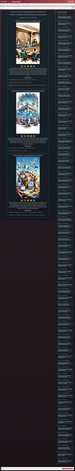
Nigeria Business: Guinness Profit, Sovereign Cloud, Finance (65, 56)
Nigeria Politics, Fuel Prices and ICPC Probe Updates (64, 461)
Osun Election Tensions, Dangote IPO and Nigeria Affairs (64, 252)
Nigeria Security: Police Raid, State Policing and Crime (65, 415)
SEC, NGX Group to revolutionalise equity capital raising (22, 148)
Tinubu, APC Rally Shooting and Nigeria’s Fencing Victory (64, 409)
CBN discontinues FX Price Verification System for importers (23, 79)
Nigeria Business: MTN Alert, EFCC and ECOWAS (65, 422)
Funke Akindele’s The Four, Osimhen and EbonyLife (63, 350)
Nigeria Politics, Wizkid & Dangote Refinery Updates (65, 278)
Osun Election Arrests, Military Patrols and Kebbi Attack (64, 233)
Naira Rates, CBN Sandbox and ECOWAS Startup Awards (64, 344)
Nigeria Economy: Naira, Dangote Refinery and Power (65, 265)
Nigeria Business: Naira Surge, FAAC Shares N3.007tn (64, 187)
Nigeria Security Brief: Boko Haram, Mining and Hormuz (63, 154)
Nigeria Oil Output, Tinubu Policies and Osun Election (63, 304)
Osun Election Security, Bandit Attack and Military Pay (64, 259)
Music (11, 4)
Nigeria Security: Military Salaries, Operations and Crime (65, 285)
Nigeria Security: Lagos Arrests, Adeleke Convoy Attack (64, 76)
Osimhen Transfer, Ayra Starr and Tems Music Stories (64, 37)
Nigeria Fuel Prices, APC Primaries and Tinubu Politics (65, 122)
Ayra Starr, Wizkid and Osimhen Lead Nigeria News (64, 272)
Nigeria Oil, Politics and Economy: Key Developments (65, 331)
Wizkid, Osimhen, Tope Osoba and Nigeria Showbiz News (65, 298)
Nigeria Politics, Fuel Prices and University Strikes (64, 357)
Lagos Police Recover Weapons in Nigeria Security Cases (65, 102)
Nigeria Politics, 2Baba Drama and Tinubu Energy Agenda (65, 442)
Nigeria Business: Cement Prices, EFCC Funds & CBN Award (64, 213)
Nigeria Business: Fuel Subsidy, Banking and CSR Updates (64, 30)
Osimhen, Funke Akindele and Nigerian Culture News (64, 324)
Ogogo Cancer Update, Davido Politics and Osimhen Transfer (64, 167)
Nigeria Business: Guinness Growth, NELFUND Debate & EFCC (65, 82)
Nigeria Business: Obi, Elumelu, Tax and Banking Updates (64, 109)
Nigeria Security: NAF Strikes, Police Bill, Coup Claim (64, 363)
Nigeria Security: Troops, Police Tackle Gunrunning (64, 24)
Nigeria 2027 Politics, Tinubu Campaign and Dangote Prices (64, 95)
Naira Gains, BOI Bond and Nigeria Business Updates (63, 161)
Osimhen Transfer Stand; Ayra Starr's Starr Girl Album (64, 246)
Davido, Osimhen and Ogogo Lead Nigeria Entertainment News (65, 141)
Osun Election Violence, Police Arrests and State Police (64, 311)
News (7, 4)
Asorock (2, 4)
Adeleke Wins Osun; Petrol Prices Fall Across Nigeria (64, 200)
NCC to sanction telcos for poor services (18, 150)
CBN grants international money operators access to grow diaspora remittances (27, 215)
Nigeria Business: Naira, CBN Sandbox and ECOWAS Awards (64, 317)
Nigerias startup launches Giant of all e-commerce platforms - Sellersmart (26, 212)
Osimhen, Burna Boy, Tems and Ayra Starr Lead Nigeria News (64, 63)
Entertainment (17, 4)
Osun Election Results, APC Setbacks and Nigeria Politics (64, 226)
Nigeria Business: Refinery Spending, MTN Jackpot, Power (64, 239)
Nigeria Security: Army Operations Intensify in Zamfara (65, 389)
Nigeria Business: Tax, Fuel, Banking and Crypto (63, 128)
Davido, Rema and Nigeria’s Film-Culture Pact (65, 402)
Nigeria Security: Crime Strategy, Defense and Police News (64, 180)
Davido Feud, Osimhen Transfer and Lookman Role (64, 115)
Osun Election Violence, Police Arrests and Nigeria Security (64, 337)
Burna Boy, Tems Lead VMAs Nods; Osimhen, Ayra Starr (64, 89)
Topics (28, 4)
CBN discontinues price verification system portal (20, 82)
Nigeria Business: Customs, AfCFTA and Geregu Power (65, 396)
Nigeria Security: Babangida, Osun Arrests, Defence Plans (65, 206)
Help (67, 468)
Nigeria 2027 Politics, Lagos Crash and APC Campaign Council (65, 43)
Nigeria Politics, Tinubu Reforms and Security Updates (64, 383)
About (70, 468)
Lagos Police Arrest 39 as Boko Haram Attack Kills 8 (64, 135)
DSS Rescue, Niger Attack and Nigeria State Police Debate (64, 50)
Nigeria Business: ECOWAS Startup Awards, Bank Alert (65, 370)
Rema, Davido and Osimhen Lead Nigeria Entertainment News (65, 428)
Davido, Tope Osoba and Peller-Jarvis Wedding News (64, 376)
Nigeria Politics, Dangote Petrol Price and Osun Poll (64, 174)
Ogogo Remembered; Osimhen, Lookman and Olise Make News (64, 17)
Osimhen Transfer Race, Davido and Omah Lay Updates (64, 193)
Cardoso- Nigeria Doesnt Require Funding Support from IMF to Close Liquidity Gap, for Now (27, 85)
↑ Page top (64, 468)
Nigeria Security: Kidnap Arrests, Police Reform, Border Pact (64, 435)
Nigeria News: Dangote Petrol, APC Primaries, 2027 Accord (64, 148)
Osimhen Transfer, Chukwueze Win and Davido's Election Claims (64, 220)
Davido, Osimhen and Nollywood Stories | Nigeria (65, 455)
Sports (23, 4)
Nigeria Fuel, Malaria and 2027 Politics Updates (64, 69)
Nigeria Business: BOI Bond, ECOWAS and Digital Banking (64, 448)
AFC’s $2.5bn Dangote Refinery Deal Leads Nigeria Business (64, 291)
